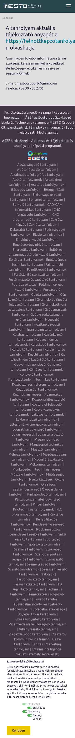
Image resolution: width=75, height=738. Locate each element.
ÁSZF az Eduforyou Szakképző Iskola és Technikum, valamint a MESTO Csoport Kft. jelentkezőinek (37, 122)
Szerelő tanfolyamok (23, 569)
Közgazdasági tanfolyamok (37, 389)
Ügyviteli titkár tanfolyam (37, 614)
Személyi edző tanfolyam (46, 564)
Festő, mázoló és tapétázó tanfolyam (37, 279)
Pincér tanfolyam (46, 504)
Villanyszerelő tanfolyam (37, 629)
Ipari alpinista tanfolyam (45, 329)
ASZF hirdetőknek (15, 141)
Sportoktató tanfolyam (45, 544)
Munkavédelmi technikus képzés (36, 469)
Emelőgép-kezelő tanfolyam (37, 239)
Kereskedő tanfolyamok (48, 344)
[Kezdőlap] (20, 6)
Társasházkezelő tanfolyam (34, 584)
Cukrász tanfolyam (43, 224)
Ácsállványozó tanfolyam (36, 164)
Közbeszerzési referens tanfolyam (37, 384)
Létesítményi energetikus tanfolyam (36, 424)
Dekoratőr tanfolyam (26, 229)
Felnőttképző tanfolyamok (46, 269)
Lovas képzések (23, 434)
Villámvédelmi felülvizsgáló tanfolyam (37, 624)
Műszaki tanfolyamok (27, 474)
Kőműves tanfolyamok (46, 369)
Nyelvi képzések (40, 479)
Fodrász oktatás (24, 284)
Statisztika (39, 707)
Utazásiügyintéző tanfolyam (36, 619)
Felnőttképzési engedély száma (27, 112)
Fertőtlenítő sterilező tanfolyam (37, 274)
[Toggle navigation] (69, 6)
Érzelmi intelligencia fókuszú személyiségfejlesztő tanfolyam (35, 654)
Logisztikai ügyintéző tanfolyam (36, 429)
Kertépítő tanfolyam (27, 349)
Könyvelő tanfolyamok (37, 374)
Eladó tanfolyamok (47, 234)
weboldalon (37, 693)
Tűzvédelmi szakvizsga (47, 609)
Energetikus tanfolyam (30, 249)
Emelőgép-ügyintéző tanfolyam (36, 244)
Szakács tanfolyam (28, 549)
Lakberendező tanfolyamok (36, 419)
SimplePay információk (48, 127)
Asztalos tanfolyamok (47, 184)
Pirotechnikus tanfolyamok (33, 509)
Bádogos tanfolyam (26, 189)
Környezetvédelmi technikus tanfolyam (37, 379)
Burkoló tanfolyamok (28, 204)
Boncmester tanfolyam (46, 199)
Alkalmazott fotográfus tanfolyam (36, 174)
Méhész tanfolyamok (24, 454)
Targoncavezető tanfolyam (36, 579)
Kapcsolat (61, 112)
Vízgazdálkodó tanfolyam (28, 634)
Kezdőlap (7, 17)
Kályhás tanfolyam (27, 334)
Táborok (47, 574)
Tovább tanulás (46, 599)
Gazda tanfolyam (44, 294)
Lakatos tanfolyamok (47, 414)
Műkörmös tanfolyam (45, 464)
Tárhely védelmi (37, 717)
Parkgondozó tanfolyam (45, 494)
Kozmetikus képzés (27, 394)
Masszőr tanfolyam (45, 449)
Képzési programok (47, 146)
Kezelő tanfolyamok (43, 354)
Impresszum (13, 117)
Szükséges (34, 704)
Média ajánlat (47, 132)
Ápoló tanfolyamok (27, 179)
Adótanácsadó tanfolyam (36, 169)
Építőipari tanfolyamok (26, 259)
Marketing (34, 711)
